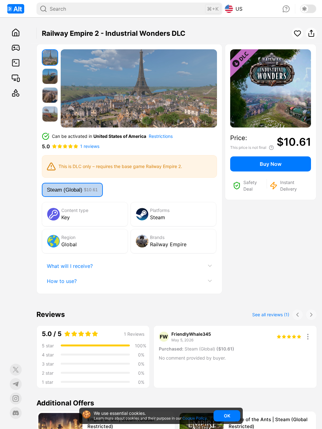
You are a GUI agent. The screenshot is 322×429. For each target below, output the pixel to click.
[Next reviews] (311, 314)
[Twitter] (16, 370)
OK (227, 415)
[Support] (286, 9)
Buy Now (270, 164)
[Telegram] (16, 384)
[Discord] (16, 413)
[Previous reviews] (297, 314)
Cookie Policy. (195, 418)
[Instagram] (16, 399)
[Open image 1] (50, 57)
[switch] (308, 9)
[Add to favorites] (297, 33)
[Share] (311, 33)
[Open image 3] (50, 95)
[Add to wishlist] (73, 418)
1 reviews (89, 146)
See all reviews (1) (270, 314)
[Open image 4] (50, 114)
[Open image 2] (50, 76)
